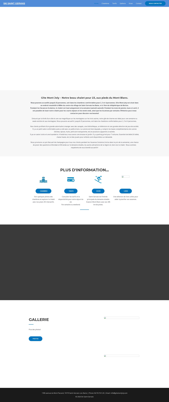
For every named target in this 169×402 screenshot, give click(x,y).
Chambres (105, 3)
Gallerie (123, 3)
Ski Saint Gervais (14, 3)
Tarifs (114, 3)
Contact (139, 3)
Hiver (131, 3)
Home (96, 3)
